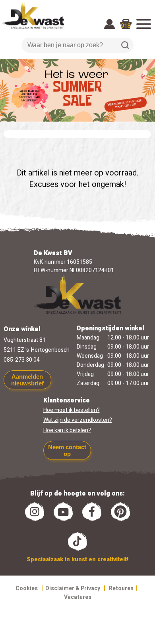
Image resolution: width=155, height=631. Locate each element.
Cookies (26, 588)
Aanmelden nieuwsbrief (27, 380)
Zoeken (125, 45)
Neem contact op (67, 450)
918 (125, 26)
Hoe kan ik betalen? (67, 430)
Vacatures (77, 597)
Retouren (121, 588)
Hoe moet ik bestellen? (71, 410)
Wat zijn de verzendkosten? (77, 420)
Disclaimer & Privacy (72, 588)
